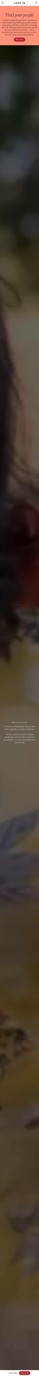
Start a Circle (19, 39)
